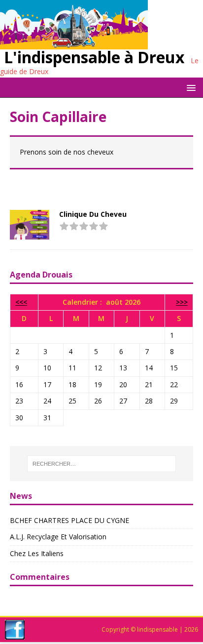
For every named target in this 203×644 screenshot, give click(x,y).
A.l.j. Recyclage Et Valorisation (58, 536)
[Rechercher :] (101, 463)
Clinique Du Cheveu (93, 214)
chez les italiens (37, 553)
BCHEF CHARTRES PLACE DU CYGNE (69, 520)
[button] (189, 87)
